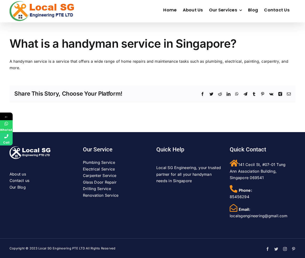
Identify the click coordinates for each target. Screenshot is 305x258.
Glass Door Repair (100, 182)
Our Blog (18, 187)
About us (18, 174)
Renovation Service (100, 195)
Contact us (19, 180)
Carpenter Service (99, 175)
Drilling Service (97, 188)
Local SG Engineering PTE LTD (61, 248)
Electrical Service (99, 169)
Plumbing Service (99, 162)
